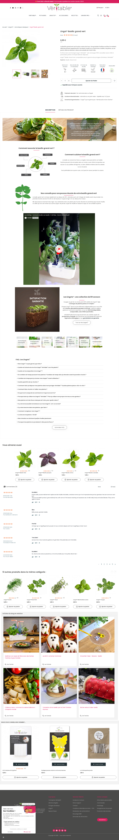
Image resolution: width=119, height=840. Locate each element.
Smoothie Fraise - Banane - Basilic (91, 656)
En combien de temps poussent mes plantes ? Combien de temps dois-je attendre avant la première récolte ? (52, 374)
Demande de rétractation (80, 816)
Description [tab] (50, 110)
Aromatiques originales (34, 342)
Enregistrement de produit (104, 808)
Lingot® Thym (54, 600)
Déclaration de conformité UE (81, 811)
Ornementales (97, 341)
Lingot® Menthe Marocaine (80, 600)
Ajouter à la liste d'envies (115, 81)
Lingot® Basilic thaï (20, 472)
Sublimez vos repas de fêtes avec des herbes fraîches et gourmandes (19, 657)
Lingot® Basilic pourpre (44, 472)
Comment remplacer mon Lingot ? (29, 411)
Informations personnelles (104, 800)
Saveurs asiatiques (84, 341)
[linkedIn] (20, 8)
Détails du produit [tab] (66, 110)
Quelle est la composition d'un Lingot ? (30, 371)
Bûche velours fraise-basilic (89, 707)
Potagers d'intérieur (54, 805)
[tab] (59, 364)
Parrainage (100, 805)
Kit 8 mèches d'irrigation (10, 770)
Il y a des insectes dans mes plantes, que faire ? (32, 407)
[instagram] (15, 8)
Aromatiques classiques (22, 341)
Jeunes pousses (46, 341)
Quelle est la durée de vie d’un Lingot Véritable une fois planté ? (38, 367)
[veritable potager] (21, 48)
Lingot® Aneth (7, 600)
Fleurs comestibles (59, 341)
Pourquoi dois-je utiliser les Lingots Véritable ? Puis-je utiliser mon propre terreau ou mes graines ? (49, 396)
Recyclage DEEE (77, 814)
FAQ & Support (77, 803)
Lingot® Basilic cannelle (91, 472)
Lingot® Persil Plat (32, 600)
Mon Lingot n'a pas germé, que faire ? (30, 364)
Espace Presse (53, 811)
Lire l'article (9, 664)
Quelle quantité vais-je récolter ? (28, 382)
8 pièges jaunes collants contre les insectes (53, 770)
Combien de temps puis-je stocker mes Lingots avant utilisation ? (38, 378)
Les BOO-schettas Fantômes (52, 656)
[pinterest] (18, 8)
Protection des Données (104, 811)
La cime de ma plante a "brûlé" (27, 415)
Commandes (101, 803)
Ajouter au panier (91, 81)
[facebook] (10, 8)
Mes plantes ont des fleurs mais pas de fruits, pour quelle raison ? (38, 400)
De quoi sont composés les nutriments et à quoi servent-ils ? (37, 393)
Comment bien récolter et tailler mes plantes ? (32, 389)
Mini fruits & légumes (71, 341)
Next (55, 49)
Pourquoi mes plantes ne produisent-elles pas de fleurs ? (36, 422)
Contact (75, 805)
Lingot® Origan (100, 600)
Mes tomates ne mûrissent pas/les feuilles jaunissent (34, 418)
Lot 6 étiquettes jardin (86, 770)
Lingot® (51, 808)
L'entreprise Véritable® (55, 800)
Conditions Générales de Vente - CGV (83, 808)
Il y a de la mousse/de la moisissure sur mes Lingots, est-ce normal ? (39, 404)
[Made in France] (102, 70)
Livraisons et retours (78, 800)
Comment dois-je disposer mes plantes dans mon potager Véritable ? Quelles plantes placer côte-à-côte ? (51, 385)
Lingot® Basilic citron (67, 472)
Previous (6, 49)
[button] (59, 249)
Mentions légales (53, 803)
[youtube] (13, 8)
